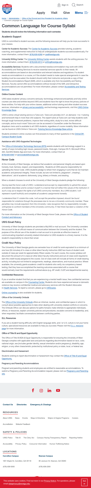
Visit (54, 12)
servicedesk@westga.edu (28, 155)
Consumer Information (38, 443)
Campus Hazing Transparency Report (51, 437)
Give (66, 12)
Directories (22, 404)
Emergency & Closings (40, 404)
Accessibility (8, 443)
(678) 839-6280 (36, 54)
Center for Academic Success (44, 49)
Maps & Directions (38, 418)
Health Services (10, 288)
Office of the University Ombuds (19, 302)
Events (25, 418)
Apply (40, 12)
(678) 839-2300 (44, 466)
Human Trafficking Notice (59, 443)
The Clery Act (28, 437)
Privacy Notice (50, 481)
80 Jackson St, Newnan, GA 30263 (52, 461)
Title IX (18, 437)
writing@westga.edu (53, 62)
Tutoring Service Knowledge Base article (55, 129)
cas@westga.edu (52, 54)
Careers (75, 418)
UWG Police (7, 437)
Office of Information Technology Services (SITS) (25, 146)
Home (4, 18)
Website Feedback (23, 424)
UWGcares (51, 288)
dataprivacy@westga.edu (19, 484)
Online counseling (9, 293)
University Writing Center (38, 59)
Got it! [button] (84, 482)
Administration (14, 18)
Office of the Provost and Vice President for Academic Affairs (45, 18)
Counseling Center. (36, 282)
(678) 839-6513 (36, 62)
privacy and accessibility (33, 107)
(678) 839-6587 (8, 155)
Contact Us (8, 404)
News (17, 418)
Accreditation (8, 424)
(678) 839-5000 (9, 466)
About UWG (7, 418)
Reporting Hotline (75, 437)
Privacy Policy (21, 443)
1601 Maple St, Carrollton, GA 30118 (17, 461)
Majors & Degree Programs (58, 418)
